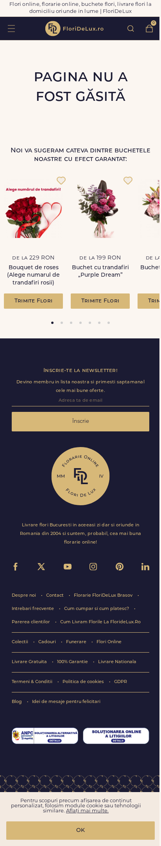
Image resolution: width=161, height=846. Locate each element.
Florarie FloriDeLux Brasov (104, 596)
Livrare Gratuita (30, 662)
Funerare (77, 642)
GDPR (120, 682)
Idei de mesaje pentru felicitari (66, 702)
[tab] (52, 323)
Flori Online (109, 642)
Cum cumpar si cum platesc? (97, 609)
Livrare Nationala (117, 662)
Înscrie (80, 421)
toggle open (11, 28)
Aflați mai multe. (87, 811)
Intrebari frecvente (33, 609)
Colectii (20, 642)
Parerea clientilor (31, 622)
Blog (17, 702)
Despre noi (24, 596)
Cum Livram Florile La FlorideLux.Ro (100, 622)
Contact (55, 596)
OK (80, 830)
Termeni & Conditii (33, 682)
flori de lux (74, 28)
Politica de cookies (84, 682)
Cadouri (47, 642)
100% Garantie (73, 662)
